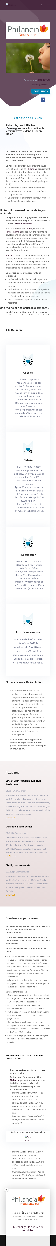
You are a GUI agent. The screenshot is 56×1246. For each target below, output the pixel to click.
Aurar (29, 228)
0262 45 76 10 (44, 80)
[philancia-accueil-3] (28, 72)
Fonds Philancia (24, 223)
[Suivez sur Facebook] (43, 100)
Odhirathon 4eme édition (19, 826)
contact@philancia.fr (41, 84)
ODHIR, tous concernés (18, 865)
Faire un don (41, 91)
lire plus (11, 817)
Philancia (31, 168)
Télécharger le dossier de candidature (28, 1228)
